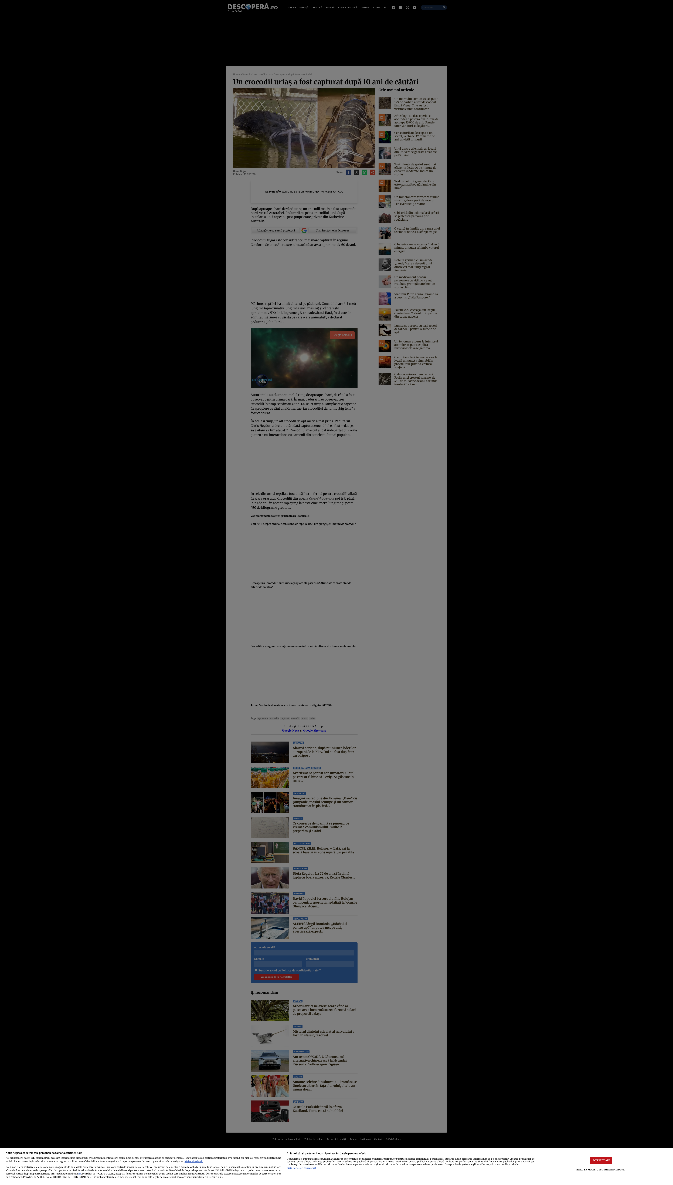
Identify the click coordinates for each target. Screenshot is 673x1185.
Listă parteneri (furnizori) (301, 1168)
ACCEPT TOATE (601, 1160)
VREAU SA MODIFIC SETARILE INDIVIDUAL (600, 1169)
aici (79, 1174)
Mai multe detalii (194, 1161)
